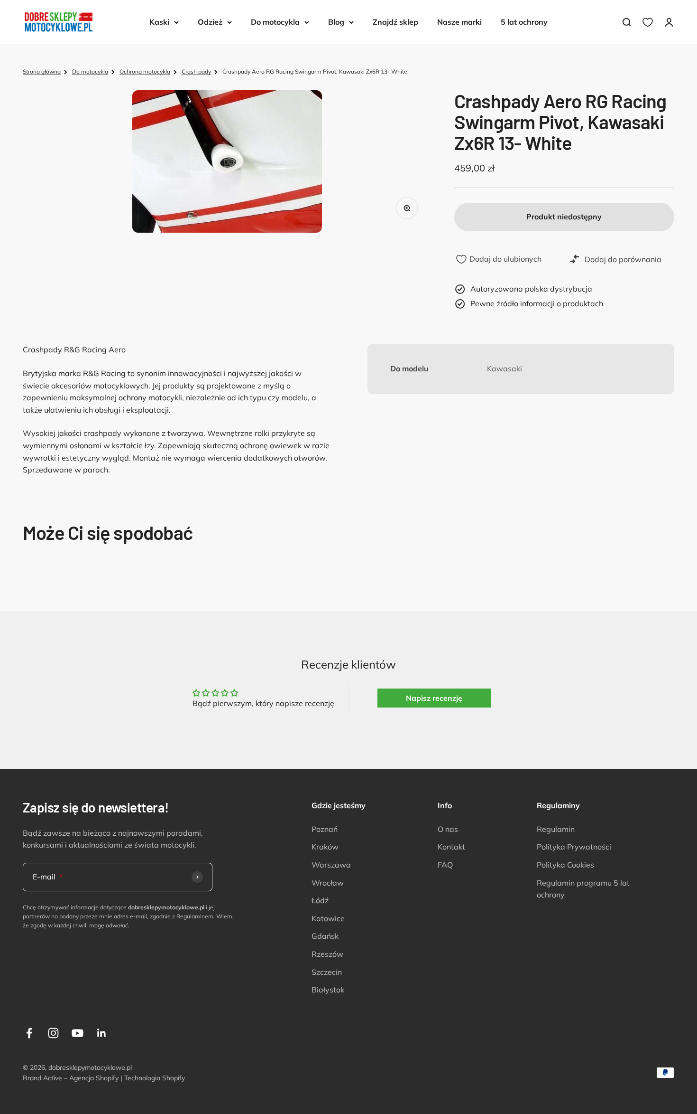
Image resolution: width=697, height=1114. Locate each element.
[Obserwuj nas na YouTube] (77, 1033)
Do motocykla (275, 22)
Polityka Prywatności (574, 846)
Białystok (328, 989)
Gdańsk (325, 936)
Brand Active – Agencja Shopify (71, 1078)
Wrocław (328, 882)
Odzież (210, 22)
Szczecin (327, 972)
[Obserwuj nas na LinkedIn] (101, 1033)
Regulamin (556, 829)
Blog (336, 22)
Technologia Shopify (154, 1078)
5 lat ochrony (524, 22)
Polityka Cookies (565, 864)
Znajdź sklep (395, 22)
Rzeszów (327, 954)
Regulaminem (194, 916)
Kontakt (451, 846)
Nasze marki (459, 22)
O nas (448, 829)
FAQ (445, 864)
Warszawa (331, 864)
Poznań (325, 829)
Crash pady (196, 71)
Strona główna (42, 71)
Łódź (320, 900)
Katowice (328, 918)
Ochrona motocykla (144, 71)
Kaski (159, 22)
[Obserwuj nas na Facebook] (29, 1033)
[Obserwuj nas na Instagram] (53, 1033)
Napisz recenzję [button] (434, 698)
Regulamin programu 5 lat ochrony (583, 889)
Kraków (325, 846)
